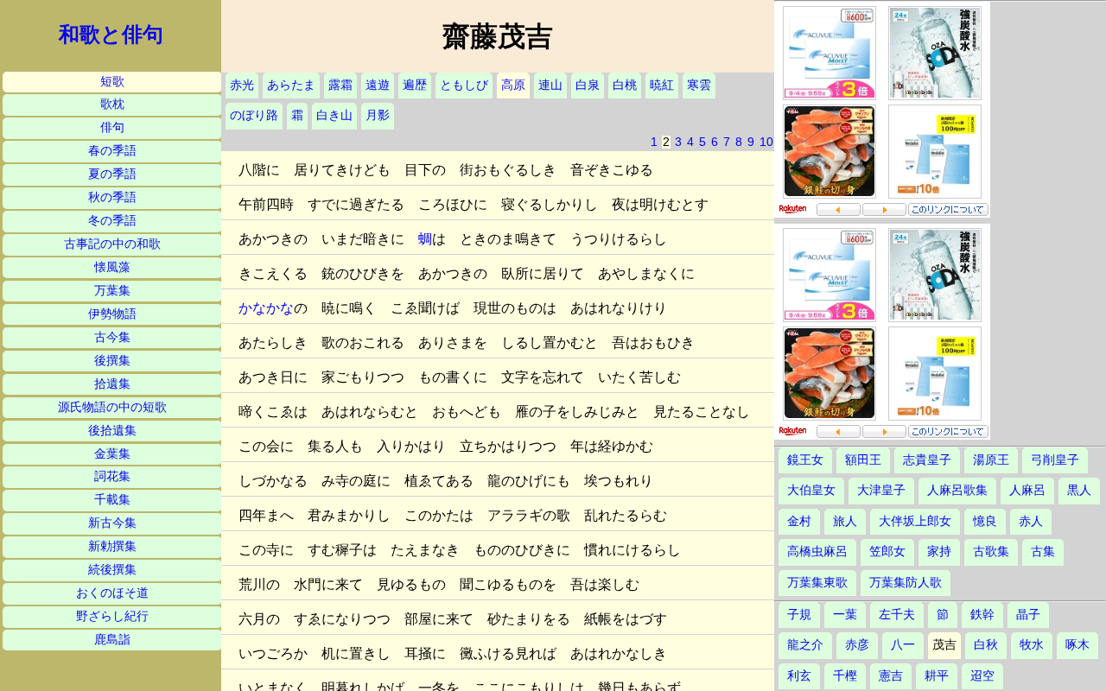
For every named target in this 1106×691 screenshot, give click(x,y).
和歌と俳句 (111, 34)
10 (766, 142)
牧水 (1032, 644)
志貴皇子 (927, 459)
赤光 (242, 85)
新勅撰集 (112, 546)
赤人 (1031, 521)
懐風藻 (112, 267)
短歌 (112, 81)
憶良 (985, 521)
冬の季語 (112, 220)
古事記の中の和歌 (112, 244)
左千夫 (897, 614)
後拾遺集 (112, 430)
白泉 (587, 85)
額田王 (863, 459)
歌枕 (112, 104)
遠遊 (377, 85)
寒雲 (699, 85)
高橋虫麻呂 (817, 551)
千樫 (845, 675)
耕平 (937, 675)
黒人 (1079, 490)
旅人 (845, 521)
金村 (799, 521)
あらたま (291, 85)
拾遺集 (112, 383)
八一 (903, 644)
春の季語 (112, 150)
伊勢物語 (112, 313)
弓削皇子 (1055, 459)
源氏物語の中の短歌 (112, 407)
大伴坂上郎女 (915, 521)
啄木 (1077, 644)
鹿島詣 (112, 639)
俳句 (112, 127)
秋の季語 (112, 197)
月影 (377, 115)
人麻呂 (1027, 490)
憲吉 (891, 675)
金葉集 (112, 453)
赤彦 (857, 644)
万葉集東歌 (817, 582)
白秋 (986, 644)
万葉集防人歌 (905, 582)
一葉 (845, 614)
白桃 (625, 85)
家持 (939, 551)
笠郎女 (887, 551)
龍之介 (805, 644)
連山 (550, 85)
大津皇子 (881, 490)
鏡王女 (805, 459)
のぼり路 (254, 115)
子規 (799, 614)
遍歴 (415, 85)
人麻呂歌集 (957, 490)
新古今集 (112, 523)
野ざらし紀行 (112, 616)
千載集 (112, 499)
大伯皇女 (811, 490)
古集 (1043, 551)
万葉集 (112, 290)
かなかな (266, 308)
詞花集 (112, 476)
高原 (513, 85)
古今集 (112, 337)
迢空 (982, 675)
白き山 (334, 115)
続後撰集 (112, 569)
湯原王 (991, 459)
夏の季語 (112, 174)
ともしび (464, 85)
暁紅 (662, 85)
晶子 (1028, 614)
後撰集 (112, 360)
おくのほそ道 (112, 592)
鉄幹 (982, 614)
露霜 (340, 85)
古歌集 (991, 551)
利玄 (799, 675)
